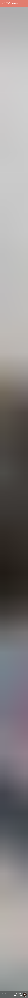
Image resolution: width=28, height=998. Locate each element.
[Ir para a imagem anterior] (3, 994)
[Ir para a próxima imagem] (6, 994)
